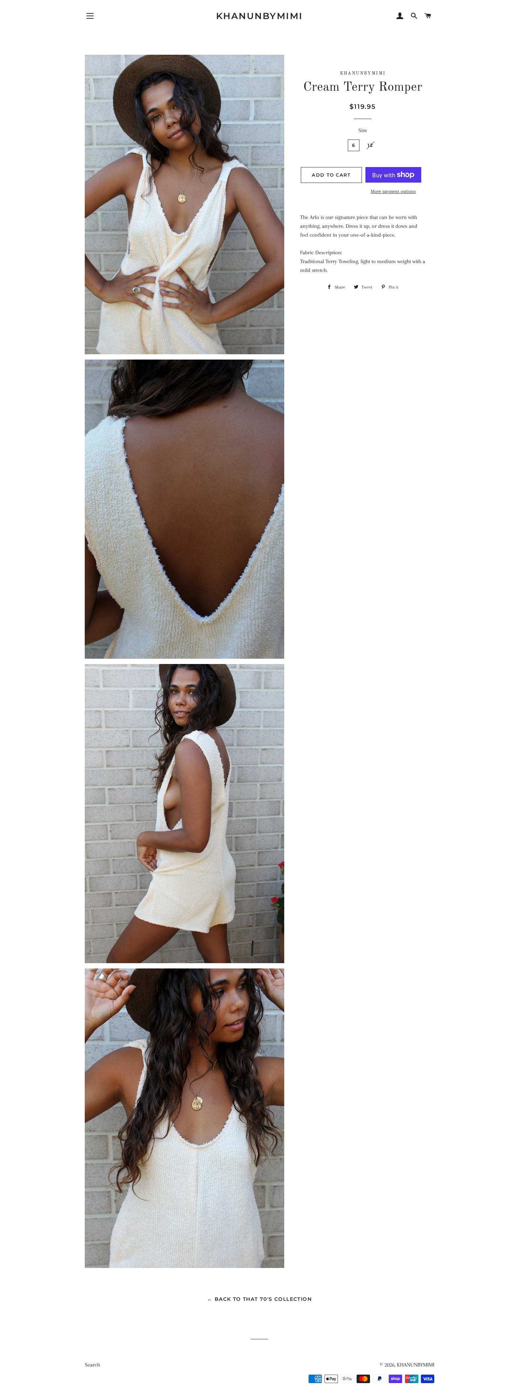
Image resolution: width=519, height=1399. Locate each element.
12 (370, 145)
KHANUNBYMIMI (259, 16)
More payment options (393, 191)
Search (92, 1365)
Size (362, 130)
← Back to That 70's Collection (259, 1299)
